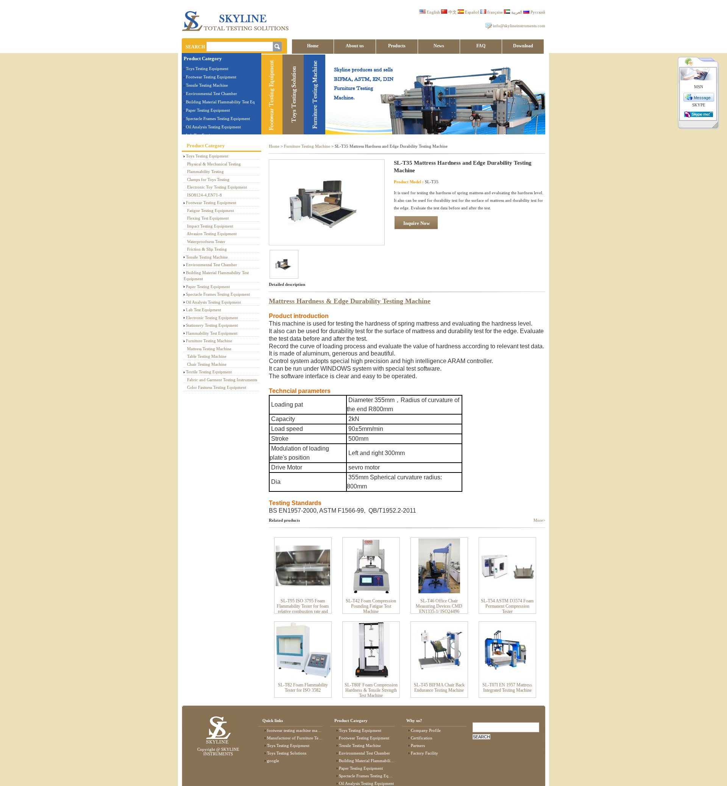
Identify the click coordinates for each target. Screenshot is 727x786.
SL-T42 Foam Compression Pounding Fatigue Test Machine (371, 606)
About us (355, 45)
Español (471, 12)
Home (312, 45)
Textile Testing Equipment (209, 372)
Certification (421, 738)
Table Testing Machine (206, 356)
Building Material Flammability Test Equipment (227, 102)
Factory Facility (424, 753)
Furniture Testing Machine (209, 340)
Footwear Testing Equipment (211, 77)
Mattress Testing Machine (209, 348)
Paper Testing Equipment (208, 110)
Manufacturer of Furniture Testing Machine (305, 738)
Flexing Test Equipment (208, 218)
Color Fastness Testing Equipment (216, 387)
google (273, 760)
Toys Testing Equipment (207, 68)
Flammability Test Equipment (211, 333)
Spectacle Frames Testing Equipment (218, 118)
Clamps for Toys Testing (208, 179)
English (433, 12)
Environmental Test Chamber (211, 93)
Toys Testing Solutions (286, 753)
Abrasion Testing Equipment (212, 233)
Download (523, 45)
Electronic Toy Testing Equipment (217, 187)
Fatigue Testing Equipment (210, 210)
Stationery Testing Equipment (212, 325)
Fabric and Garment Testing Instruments (222, 379)
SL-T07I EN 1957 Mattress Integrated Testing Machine (507, 687)
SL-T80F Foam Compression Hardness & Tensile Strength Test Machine (371, 690)
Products (397, 45)
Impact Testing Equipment (210, 226)
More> (539, 520)
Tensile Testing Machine (207, 85)
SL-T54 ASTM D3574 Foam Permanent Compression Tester (507, 606)
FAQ (480, 45)
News (439, 45)
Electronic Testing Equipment (212, 317)
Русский (537, 12)
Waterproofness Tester (206, 241)
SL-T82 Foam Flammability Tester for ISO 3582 (303, 687)
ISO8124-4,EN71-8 (204, 195)
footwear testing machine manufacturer (301, 730)
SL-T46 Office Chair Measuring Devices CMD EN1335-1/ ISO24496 (439, 606)
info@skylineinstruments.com (519, 25)
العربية (516, 12)
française (494, 12)
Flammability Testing (205, 171)
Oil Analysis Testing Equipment (213, 127)
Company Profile (426, 730)
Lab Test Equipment (203, 309)
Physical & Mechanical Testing (214, 164)
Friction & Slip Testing (207, 249)
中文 (452, 12)
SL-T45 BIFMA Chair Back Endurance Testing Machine (439, 687)
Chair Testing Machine (206, 364)
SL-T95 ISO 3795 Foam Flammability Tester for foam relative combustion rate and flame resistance (303, 609)
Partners (418, 745)
